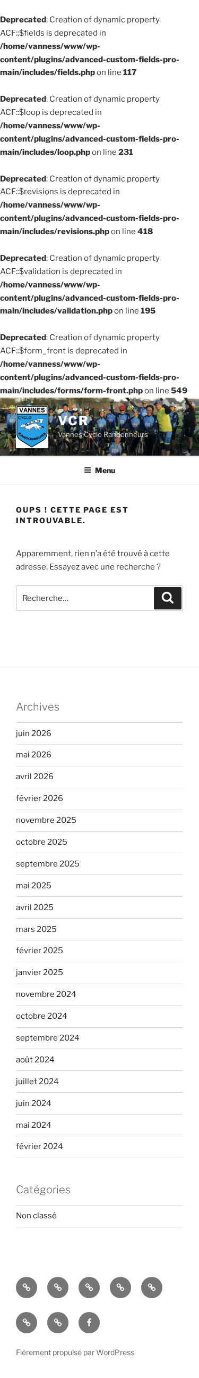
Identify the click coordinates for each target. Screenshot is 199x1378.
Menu (105, 470)
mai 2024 (33, 1125)
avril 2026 (35, 776)
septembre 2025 (48, 864)
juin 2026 (33, 733)
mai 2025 (33, 885)
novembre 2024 (46, 994)
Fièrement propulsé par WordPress (75, 1352)
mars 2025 (36, 929)
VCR (73, 420)
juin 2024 (33, 1103)
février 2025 (39, 950)
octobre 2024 (41, 1016)
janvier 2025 (39, 972)
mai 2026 (33, 755)
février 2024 (39, 1146)
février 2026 (39, 798)
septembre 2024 (48, 1038)
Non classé (36, 1215)
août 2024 (35, 1060)
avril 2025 (35, 907)
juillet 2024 (37, 1081)
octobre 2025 (41, 842)
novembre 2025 (46, 820)
